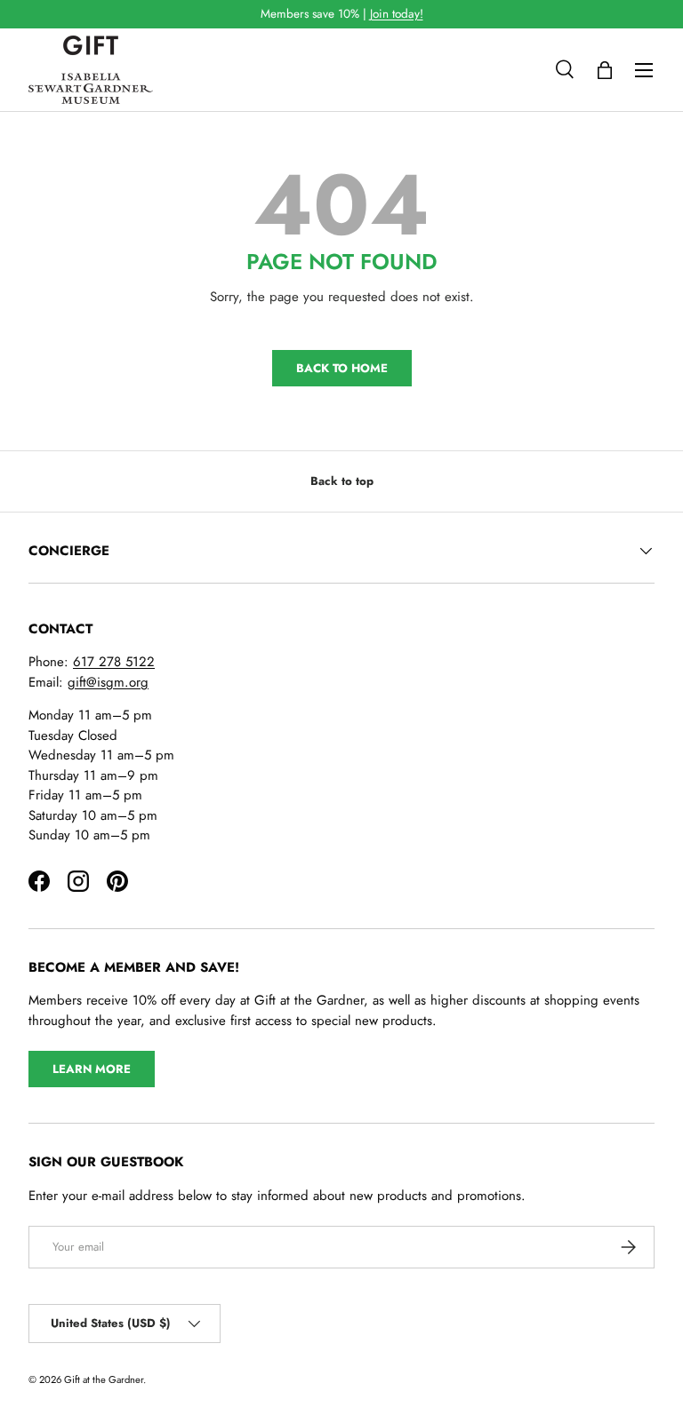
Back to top (342, 481)
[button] (604, 70)
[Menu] (643, 70)
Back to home (342, 368)
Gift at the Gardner (103, 1379)
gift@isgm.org (108, 682)
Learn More (91, 1069)
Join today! (396, 13)
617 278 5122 (114, 662)
